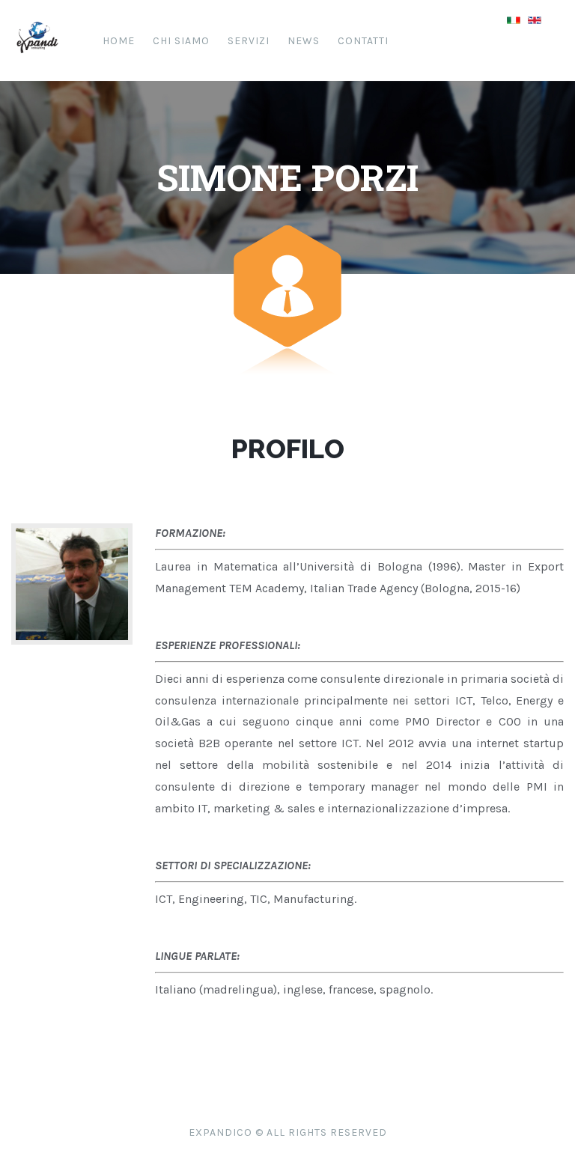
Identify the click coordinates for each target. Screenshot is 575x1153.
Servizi (249, 40)
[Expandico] (37, 59)
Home (119, 40)
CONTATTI (363, 40)
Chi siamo (181, 40)
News (304, 40)
